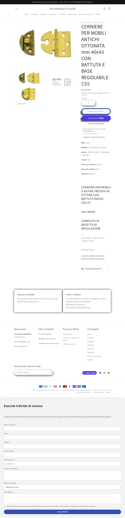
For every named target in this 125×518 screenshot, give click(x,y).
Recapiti (108, 392)
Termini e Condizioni (94, 356)
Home (89, 334)
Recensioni (91, 352)
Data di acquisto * (9, 460)
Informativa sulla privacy (84, 390)
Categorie (90, 341)
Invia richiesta (62, 512)
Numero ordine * (9, 451)
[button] (16, 8)
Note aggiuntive (9, 492)
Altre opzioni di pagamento (96, 123)
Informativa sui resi (69, 344)
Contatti (90, 360)
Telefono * (7, 442)
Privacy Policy (67, 334)
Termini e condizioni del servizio (71, 339)
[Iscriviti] (50, 372)
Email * (6, 433)
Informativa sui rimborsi (67, 390)
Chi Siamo (90, 349)
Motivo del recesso (10, 483)
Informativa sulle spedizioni (84, 392)
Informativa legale (99, 392)
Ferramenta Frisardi (41, 390)
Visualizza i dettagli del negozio (94, 137)
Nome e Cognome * (10, 425)
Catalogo (90, 338)
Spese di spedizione (97, 93)
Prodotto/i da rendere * (11, 469)
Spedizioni (91, 345)
